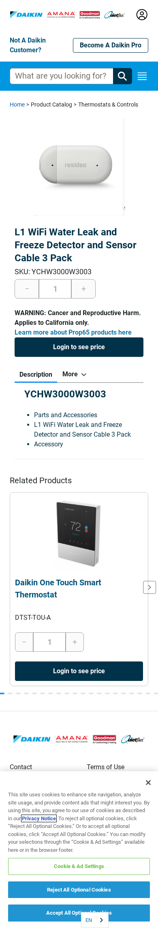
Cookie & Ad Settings (79, 866)
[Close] (148, 782)
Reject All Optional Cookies (79, 890)
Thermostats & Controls (108, 104)
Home (17, 104)
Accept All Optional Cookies (79, 913)
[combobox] (95, 920)
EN (88, 920)
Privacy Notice (39, 818)
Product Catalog (51, 104)
